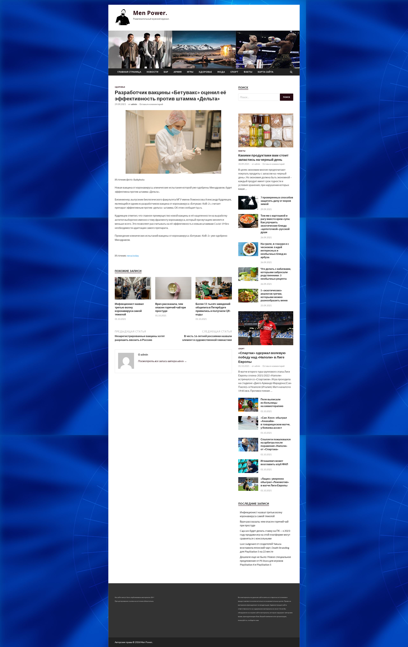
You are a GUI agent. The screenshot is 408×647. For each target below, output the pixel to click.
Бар (166, 72)
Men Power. (150, 13)
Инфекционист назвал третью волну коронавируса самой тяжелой (129, 309)
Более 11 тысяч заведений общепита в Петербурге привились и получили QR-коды (213, 309)
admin (134, 104)
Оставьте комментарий (151, 104)
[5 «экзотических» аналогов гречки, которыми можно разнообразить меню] (248, 301)
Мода (221, 72)
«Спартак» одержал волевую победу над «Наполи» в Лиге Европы (262, 357)
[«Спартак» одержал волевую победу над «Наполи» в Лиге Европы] (265, 345)
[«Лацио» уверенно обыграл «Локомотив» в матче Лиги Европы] (248, 489)
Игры (190, 72)
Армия (178, 72)
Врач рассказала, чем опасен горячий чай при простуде (170, 307)
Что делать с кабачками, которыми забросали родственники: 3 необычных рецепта (276, 273)
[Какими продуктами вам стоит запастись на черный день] (265, 147)
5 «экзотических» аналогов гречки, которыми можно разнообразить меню (274, 295)
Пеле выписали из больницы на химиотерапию (272, 402)
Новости (152, 72)
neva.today (133, 255)
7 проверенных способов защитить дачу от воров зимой (277, 201)
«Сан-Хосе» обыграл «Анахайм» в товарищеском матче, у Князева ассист (275, 422)
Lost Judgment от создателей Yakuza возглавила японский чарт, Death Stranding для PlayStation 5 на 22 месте (264, 547)
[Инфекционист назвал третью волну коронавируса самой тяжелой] (133, 300)
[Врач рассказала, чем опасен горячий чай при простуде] (173, 300)
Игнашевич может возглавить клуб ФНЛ (274, 462)
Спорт (234, 72)
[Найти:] (265, 97)
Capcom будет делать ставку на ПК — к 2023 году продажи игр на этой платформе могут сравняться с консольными (265, 534)
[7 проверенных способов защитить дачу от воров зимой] (248, 208)
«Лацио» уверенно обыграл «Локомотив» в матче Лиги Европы (275, 482)
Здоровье (205, 72)
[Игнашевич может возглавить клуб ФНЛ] (248, 471)
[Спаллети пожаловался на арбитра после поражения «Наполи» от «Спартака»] (248, 450)
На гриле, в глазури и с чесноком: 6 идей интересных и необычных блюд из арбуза (275, 250)
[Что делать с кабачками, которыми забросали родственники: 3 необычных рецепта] (248, 279)
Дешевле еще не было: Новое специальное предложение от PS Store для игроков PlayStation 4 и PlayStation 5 (265, 560)
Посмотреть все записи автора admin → (162, 361)
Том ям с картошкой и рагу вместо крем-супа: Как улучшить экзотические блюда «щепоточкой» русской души (275, 224)
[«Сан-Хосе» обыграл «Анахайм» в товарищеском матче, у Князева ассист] (248, 428)
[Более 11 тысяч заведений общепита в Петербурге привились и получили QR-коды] (214, 300)
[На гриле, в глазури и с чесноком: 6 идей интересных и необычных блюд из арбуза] (248, 255)
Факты (248, 72)
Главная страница (129, 72)
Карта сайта (265, 72)
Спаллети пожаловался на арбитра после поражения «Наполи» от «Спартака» (276, 444)
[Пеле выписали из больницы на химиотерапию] (248, 410)
